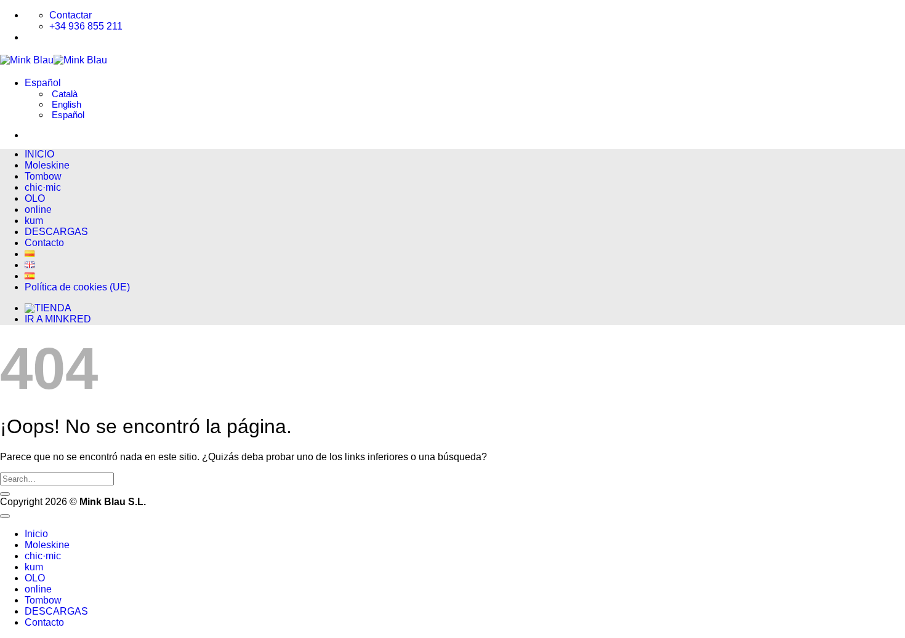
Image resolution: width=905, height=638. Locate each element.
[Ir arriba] (5, 516)
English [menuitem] (65, 104)
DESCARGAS (56, 231)
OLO (35, 198)
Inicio (36, 533)
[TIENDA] (48, 308)
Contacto (44, 242)
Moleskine (47, 165)
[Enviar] (5, 494)
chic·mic (43, 187)
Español (44, 83)
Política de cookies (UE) (77, 287)
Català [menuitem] (63, 94)
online (38, 209)
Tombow (43, 176)
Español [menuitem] (66, 115)
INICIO (39, 154)
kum (34, 220)
